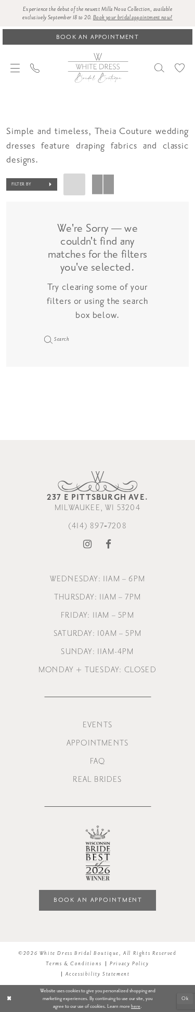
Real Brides (97, 779)
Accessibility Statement (98, 974)
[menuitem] (15, 68)
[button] (15, 68)
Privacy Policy (129, 963)
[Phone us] (35, 68)
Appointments (97, 743)
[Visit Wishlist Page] (180, 68)
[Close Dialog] (9, 999)
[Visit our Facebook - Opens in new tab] (109, 544)
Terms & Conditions (73, 963)
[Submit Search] (47, 339)
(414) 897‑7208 (97, 526)
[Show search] (159, 68)
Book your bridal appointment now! (133, 17)
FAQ (98, 761)
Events (97, 725)
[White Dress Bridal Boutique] (98, 67)
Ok (185, 998)
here (135, 1006)
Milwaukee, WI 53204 (97, 502)
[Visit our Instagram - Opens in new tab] (87, 544)
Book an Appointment (98, 900)
